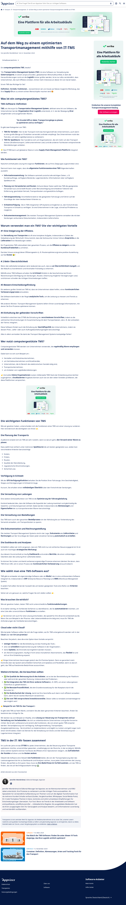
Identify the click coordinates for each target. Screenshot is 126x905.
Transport (7, 9)
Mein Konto (89, 883)
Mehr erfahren (52, 824)
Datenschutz (6, 884)
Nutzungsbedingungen (9, 892)
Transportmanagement (19, 9)
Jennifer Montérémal (11, 53)
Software (47, 887)
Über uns (47, 883)
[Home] (1, 9)
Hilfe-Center (90, 887)
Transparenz (6, 888)
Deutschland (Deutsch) (100, 897)
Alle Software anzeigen (108, 112)
